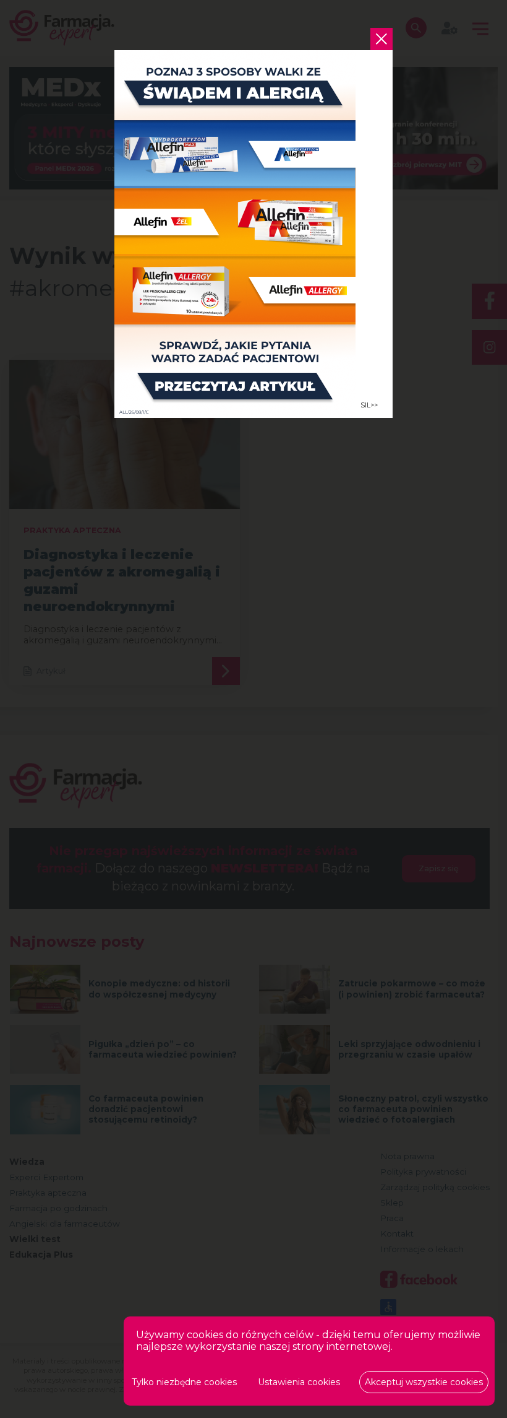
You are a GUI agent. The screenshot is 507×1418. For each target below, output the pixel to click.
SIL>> (369, 405)
